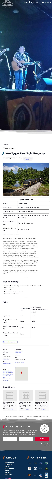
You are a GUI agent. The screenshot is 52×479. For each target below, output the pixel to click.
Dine (32, 2)
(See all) (27, 159)
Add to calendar (10, 342)
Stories (8, 472)
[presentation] (10, 395)
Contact (8, 464)
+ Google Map (5, 380)
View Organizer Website (19, 362)
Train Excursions (6, 359)
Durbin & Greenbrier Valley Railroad (19, 351)
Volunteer (9, 468)
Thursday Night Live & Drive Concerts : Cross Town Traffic (36, 417)
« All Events (5, 144)
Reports (8, 474)
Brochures (9, 463)
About (7, 466)
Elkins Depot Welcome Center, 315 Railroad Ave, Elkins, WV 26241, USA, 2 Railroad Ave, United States (8, 374)
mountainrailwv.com (7, 363)
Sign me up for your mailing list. (44, 444)
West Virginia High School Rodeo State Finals (13, 417)
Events (8, 470)
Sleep (26, 2)
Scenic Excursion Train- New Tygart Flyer (9, 403)
